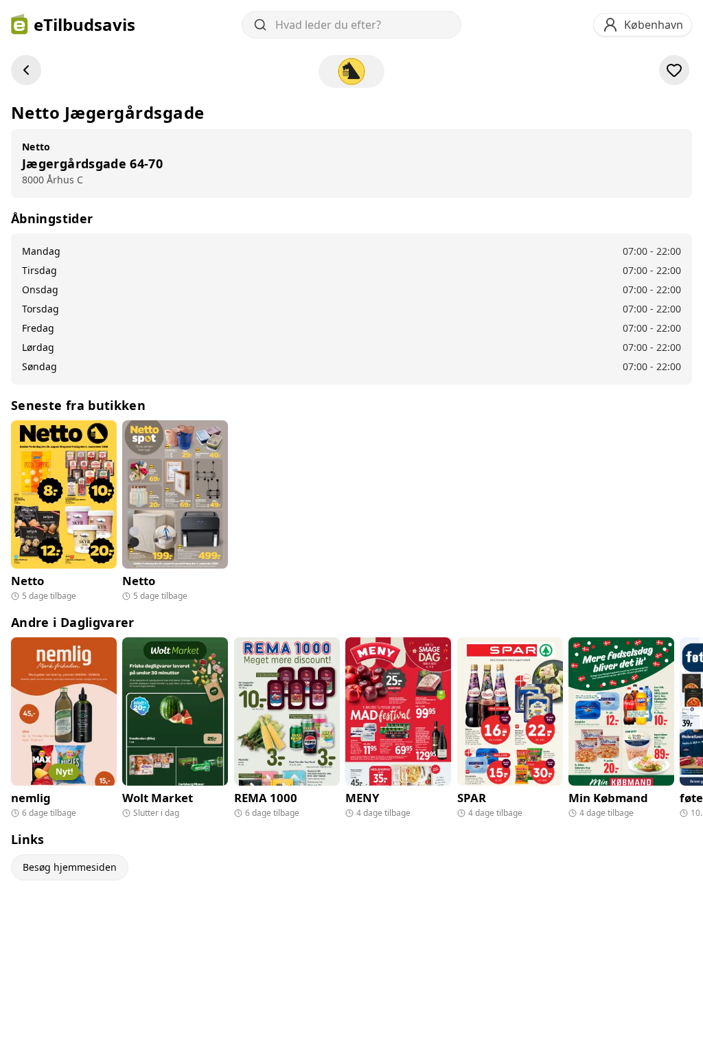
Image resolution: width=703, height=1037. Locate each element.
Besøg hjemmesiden (70, 867)
